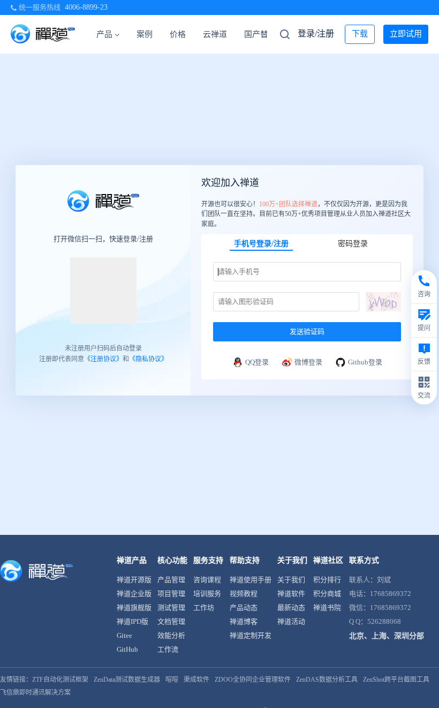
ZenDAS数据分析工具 (327, 679)
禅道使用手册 (250, 580)
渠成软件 (196, 679)
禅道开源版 (134, 580)
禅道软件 (291, 594)
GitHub (127, 649)
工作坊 (203, 607)
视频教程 (244, 594)
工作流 (167, 649)
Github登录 (365, 362)
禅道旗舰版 (134, 607)
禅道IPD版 (132, 621)
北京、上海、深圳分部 (386, 636)
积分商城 (327, 594)
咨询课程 (207, 580)
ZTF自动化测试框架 (60, 679)
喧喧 (171, 679)
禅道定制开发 (250, 635)
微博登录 (308, 362)
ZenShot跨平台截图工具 (396, 679)
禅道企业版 (134, 594)
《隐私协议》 (148, 359)
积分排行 (327, 580)
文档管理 (171, 621)
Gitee (124, 635)
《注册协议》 (103, 359)
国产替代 (260, 34)
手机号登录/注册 (261, 244)
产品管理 (171, 580)
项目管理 (171, 594)
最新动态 (291, 607)
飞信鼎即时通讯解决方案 (35, 692)
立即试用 (406, 33)
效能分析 (171, 635)
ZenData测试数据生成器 (127, 679)
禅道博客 (244, 621)
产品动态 (244, 607)
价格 (178, 34)
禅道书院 (327, 607)
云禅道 (215, 34)
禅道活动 (291, 621)
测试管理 (171, 607)
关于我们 (291, 580)
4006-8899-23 (86, 7)
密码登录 (353, 244)
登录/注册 (316, 33)
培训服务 (207, 594)
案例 (145, 34)
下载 (360, 33)
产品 (104, 34)
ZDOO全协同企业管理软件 (253, 679)
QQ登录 (257, 362)
